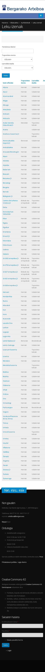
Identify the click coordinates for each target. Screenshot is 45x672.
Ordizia (5, 394)
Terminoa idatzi (8, 47)
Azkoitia (6, 161)
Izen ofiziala (8, 83)
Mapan (4, 522)
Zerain (5, 465)
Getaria (6, 254)
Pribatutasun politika (9, 562)
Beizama (6, 178)
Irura (4, 314)
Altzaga (5, 105)
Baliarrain (6, 169)
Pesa (41, 557)
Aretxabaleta (8, 147)
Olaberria (6, 385)
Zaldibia (6, 452)
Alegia (5, 101)
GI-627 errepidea (9, 272)
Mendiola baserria (10, 365)
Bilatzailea (14, 23)
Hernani (6, 292)
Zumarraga (7, 478)
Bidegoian (6, 196)
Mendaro (6, 361)
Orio (4, 398)
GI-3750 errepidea (9, 265)
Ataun (5, 156)
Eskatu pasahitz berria (15, 640)
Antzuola (6, 118)
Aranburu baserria (10, 134)
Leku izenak (37, 23)
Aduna (5, 87)
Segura (5, 412)
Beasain (6, 174)
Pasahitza (6, 631)
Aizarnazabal (8, 96)
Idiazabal (6, 305)
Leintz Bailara (8, 341)
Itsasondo (6, 319)
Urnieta (5, 427)
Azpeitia (6, 165)
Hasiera (5, 23)
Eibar (5, 218)
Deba (5, 207)
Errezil (5, 236)
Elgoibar (6, 227)
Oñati (5, 390)
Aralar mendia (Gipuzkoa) (8, 124)
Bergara (6, 187)
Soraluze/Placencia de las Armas (10, 417)
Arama (5, 129)
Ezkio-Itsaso (7, 245)
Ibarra (5, 301)
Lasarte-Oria (7, 323)
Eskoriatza (7, 241)
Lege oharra (22, 562)
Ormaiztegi (7, 403)
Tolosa (5, 423)
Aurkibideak (25, 23)
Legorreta (6, 336)
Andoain (6, 114)
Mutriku (6, 376)
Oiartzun (6, 381)
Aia (4, 92)
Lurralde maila (8, 64)
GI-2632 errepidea (9, 258)
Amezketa (6, 109)
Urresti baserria (9, 432)
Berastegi (6, 183)
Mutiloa (5, 372)
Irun (4, 310)
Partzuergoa (7, 407)
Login (9, 650)
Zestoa (5, 469)
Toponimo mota (9, 55)
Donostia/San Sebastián (8, 213)
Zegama (6, 461)
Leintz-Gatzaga (8, 345)
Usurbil (5, 443)
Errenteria (6, 232)
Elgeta (5, 223)
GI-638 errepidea (9, 285)
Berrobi (5, 192)
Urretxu (6, 438)
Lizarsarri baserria (10, 350)
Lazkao (5, 327)
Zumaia (6, 474)
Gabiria (5, 249)
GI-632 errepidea (9, 278)
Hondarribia (7, 296)
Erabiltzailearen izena (10, 622)
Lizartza (6, 356)
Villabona (6, 447)
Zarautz (6, 456)
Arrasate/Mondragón (11, 152)
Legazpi (6, 332)
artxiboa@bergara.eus (16, 516)
